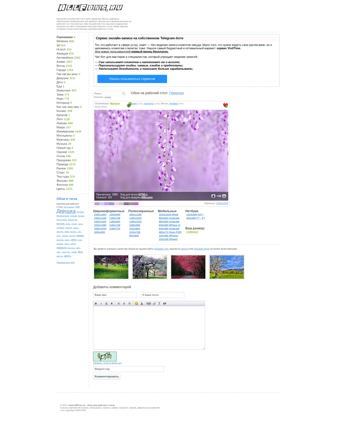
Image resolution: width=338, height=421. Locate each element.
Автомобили (65, 57)
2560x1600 (222, 203)
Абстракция (68, 207)
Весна (61, 65)
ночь (79, 240)
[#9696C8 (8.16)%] (111, 203)
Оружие (62, 152)
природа (61, 247)
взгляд (61, 223)
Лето (60, 119)
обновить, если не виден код (107, 363)
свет (78, 248)
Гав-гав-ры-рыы (67, 74)
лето (59, 236)
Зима (60, 94)
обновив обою (201, 249)
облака (60, 244)
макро (80, 235)
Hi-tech (61, 49)
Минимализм (65, 131)
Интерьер (63, 102)
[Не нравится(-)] (224, 196)
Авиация (62, 53)
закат (75, 228)
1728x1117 (192, 232)
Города (61, 70)
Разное (61, 168)
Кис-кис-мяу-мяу (68, 106)
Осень (61, 156)
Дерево (80, 212)
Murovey (115, 103)
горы (80, 224)
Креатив (62, 115)
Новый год (64, 147)
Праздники (64, 160)
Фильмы (62, 180)
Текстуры (63, 176)
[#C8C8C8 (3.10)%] (121, 203)
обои (66, 244)
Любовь (62, 123)
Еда (59, 86)
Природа (62, 164)
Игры (60, 98)
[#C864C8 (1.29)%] (136, 203)
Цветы (61, 188)
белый (81, 216)
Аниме (61, 61)
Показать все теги (66, 262)
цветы (67, 255)
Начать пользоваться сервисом (132, 78)
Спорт (61, 172)
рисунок (71, 248)
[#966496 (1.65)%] (126, 203)
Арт (78, 206)
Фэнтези (62, 184)
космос (73, 232)
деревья (60, 228)
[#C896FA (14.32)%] (106, 203)
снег (59, 252)
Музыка (62, 143)
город (74, 224)
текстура (66, 252)
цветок (60, 256)
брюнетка (72, 220)
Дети (60, 82)
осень (73, 244)
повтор (185, 249)
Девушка (66, 211)
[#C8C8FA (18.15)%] (101, 203)
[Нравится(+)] (213, 196)
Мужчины (63, 139)
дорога (68, 228)
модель (60, 240)
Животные (64, 90)
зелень (107, 97)
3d (58, 45)
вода (68, 224)
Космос (62, 111)
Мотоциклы (64, 135)
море (67, 240)
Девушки (62, 78)
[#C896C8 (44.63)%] (96, 203)
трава (74, 252)
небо (73, 239)
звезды (60, 232)
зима (66, 232)
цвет (134, 103)
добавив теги (161, 249)
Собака (73, 216)
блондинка (62, 220)
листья (72, 236)
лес (79, 232)
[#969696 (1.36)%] (131, 203)
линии (65, 236)
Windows (62, 41)
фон (80, 251)
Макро (61, 127)
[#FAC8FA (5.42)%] (116, 203)
